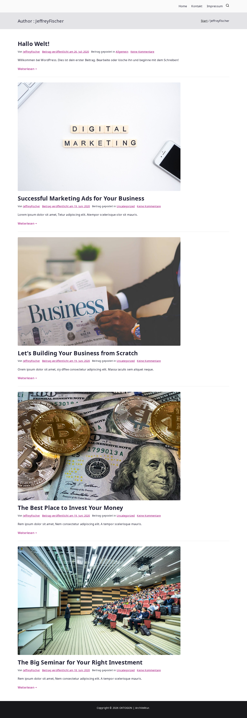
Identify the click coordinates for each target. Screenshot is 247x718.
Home (183, 6)
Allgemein (122, 51)
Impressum (215, 6)
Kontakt (196, 6)
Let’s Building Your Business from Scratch (78, 353)
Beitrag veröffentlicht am (65, 51)
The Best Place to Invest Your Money (70, 508)
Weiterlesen (26, 69)
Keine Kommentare (142, 51)
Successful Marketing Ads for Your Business (81, 198)
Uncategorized (126, 206)
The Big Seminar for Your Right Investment (80, 662)
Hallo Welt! (33, 44)
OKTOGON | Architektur (134, 708)
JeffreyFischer (31, 51)
